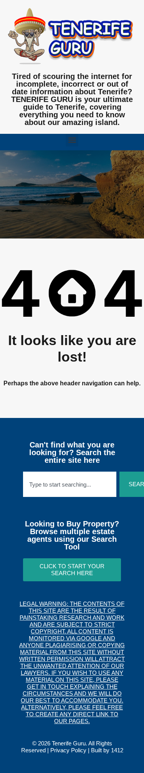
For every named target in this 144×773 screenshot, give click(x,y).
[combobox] (69, 484)
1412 (117, 750)
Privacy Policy (68, 750)
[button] (72, 140)
